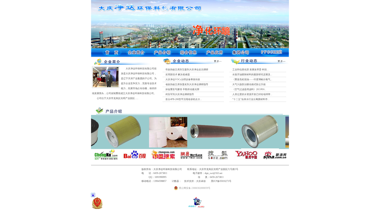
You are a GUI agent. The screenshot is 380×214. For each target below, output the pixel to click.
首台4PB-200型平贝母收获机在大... (183, 99)
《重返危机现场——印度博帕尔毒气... (252, 79)
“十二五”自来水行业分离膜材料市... (250, 99)
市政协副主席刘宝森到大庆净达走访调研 (186, 69)
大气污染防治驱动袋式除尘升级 (249, 84)
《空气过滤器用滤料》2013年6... (249, 89)
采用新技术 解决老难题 (177, 74)
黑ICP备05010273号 (221, 181)
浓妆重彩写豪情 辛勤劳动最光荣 (182, 89)
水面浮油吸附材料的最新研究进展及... (252, 74)
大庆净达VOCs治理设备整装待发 (182, 79)
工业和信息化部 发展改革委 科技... (250, 69)
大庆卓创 (201, 181)
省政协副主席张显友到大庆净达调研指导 (186, 84)
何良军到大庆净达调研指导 (179, 94)
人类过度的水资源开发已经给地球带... (252, 94)
